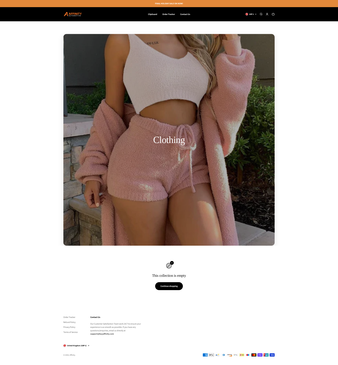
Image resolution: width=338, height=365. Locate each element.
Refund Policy (69, 322)
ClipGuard (152, 14)
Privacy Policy (69, 327)
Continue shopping (169, 286)
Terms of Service (70, 332)
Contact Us (185, 14)
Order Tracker (168, 14)
